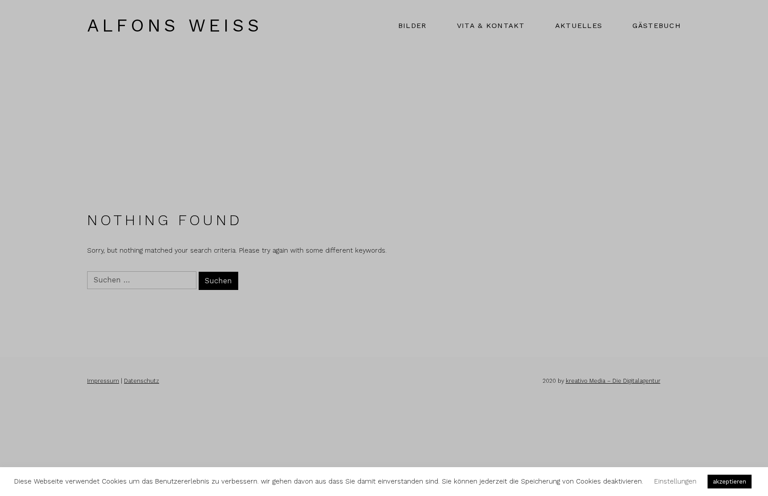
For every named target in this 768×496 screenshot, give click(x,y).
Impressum (103, 380)
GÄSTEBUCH (656, 25)
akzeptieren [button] (729, 481)
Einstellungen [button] (675, 481)
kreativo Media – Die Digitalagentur (613, 380)
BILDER (412, 25)
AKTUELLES (579, 25)
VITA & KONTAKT (491, 25)
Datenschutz (141, 380)
